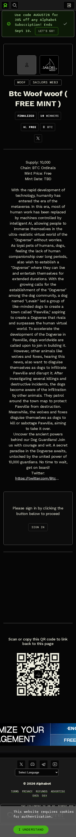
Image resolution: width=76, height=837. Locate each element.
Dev (44, 795)
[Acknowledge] (65, 24)
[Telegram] (44, 764)
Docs (36, 795)
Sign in (38, 527)
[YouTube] (55, 764)
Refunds (42, 791)
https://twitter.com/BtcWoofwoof (38, 478)
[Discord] (32, 764)
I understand (30, 829)
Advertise (58, 791)
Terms (15, 791)
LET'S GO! (46, 31)
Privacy (27, 791)
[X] (38, 138)
